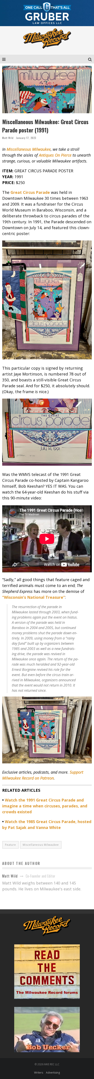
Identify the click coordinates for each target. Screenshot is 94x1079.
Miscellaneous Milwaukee (41, 845)
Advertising (53, 1072)
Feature (10, 845)
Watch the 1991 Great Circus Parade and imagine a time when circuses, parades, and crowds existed (44, 805)
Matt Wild (8, 138)
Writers (38, 1072)
